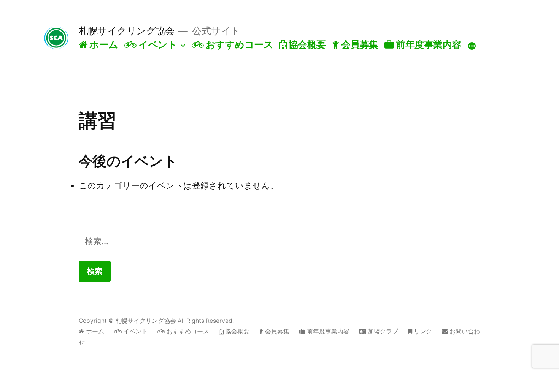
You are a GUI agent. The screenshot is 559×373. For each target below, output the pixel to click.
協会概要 (306, 44)
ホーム (102, 44)
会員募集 (358, 44)
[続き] (471, 46)
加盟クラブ (382, 331)
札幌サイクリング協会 (126, 30)
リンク (422, 331)
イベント (157, 44)
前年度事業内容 (427, 44)
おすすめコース (238, 44)
